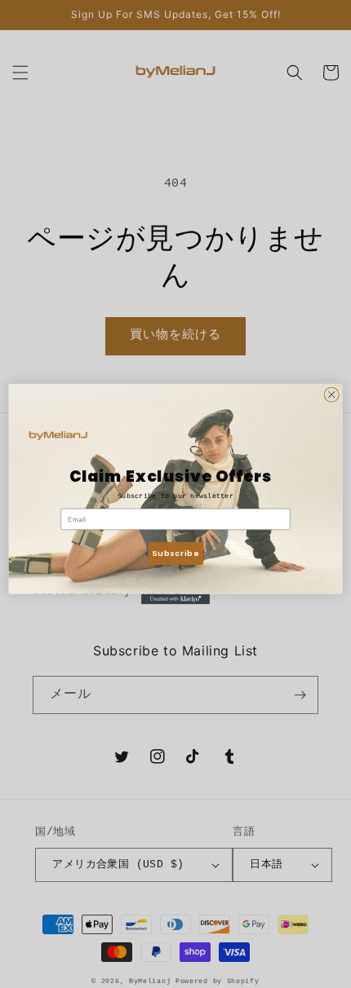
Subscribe (175, 553)
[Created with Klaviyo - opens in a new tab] (175, 599)
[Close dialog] (331, 394)
